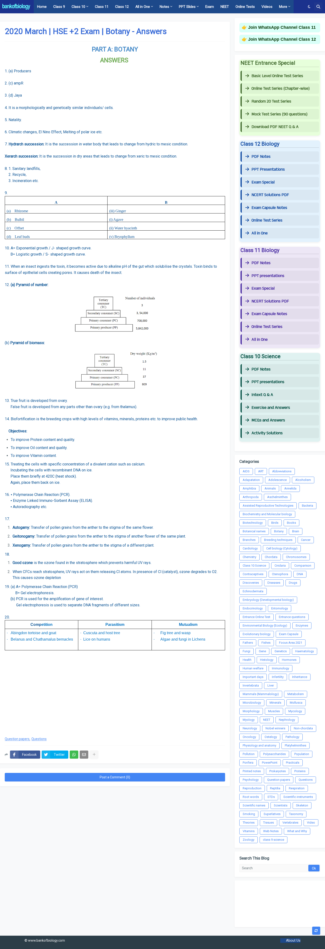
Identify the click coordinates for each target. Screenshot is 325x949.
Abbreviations (281, 471)
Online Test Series (266, 220)
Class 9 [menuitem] (59, 7)
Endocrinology (253, 608)
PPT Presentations (268, 169)
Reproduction (252, 788)
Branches (249, 540)
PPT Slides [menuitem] (187, 7)
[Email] (84, 755)
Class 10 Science (254, 565)
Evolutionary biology (257, 634)
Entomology (279, 608)
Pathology (292, 737)
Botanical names (254, 531)
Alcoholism (303, 480)
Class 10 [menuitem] (78, 7)
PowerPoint (269, 762)
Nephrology (287, 720)
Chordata (271, 557)
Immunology (280, 668)
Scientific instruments (298, 797)
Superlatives (272, 814)
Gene (262, 651)
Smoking (249, 814)
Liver (270, 685)
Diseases (273, 582)
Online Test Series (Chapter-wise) (280, 88)
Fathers (248, 642)
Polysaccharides (274, 754)
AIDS (246, 471)
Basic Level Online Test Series (277, 76)
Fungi (246, 651)
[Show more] (94, 755)
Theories (249, 822)
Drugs (293, 582)
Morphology (251, 711)
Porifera (248, 762)
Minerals (275, 702)
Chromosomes (296, 557)
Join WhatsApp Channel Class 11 (282, 27)
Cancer (305, 540)
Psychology (251, 779)
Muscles (274, 711)
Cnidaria (280, 565)
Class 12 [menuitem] (122, 7)
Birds (274, 522)
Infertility (278, 677)
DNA (300, 574)
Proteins (299, 771)
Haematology (304, 651)
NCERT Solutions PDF (270, 195)
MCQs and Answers (268, 420)
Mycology (295, 711)
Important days (253, 677)
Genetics (281, 651)
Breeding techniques (278, 540)
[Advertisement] (115, 694)
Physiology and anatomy (259, 745)
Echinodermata (253, 591)
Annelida (290, 488)
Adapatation (251, 480)
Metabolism (295, 694)
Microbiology (252, 702)
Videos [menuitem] (266, 7)
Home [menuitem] (42, 7)
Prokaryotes (277, 771)
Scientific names (254, 805)
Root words (251, 797)
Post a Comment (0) (115, 777)
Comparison (302, 565)
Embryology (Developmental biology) (268, 600)
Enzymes (302, 625)
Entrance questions (292, 617)
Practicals (292, 762)
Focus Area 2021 (290, 642)
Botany (279, 531)
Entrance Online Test (256, 617)
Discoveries (251, 582)
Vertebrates (290, 822)
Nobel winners (275, 728)
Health (247, 660)
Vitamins (249, 831)
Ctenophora (280, 574)
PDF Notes (261, 156)
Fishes (266, 642)
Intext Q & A (262, 394)
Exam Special (263, 182)
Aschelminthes (277, 497)
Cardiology (250, 548)
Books (291, 522)
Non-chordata (303, 728)
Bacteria (307, 505)
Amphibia (249, 488)
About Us (293, 940)
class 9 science (273, 839)
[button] (309, 6)
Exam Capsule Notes (269, 207)
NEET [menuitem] (225, 7)
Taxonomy (296, 814)
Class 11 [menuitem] (101, 7)
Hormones (289, 660)
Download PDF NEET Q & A (275, 126)
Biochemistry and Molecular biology (267, 514)
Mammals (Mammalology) (261, 694)
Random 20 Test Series (271, 101)
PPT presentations (267, 275)
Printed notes (252, 771)
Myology (249, 720)
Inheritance (299, 677)
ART (261, 471)
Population (301, 754)
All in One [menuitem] (142, 7)
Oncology (249, 737)
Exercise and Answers (270, 407)
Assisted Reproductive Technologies (268, 505)
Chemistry (249, 557)
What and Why (297, 831)
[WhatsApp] (74, 755)
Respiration (297, 788)
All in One (259, 233)
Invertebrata (251, 685)
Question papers (17, 739)
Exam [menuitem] (209, 7)
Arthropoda (251, 497)
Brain (295, 531)
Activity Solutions (267, 433)
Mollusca (296, 702)
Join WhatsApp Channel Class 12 (282, 39)
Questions (39, 739)
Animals (270, 488)
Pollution (249, 754)
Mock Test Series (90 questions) (279, 114)
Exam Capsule (288, 634)
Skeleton (302, 805)
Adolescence (277, 480)
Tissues (268, 822)
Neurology (250, 728)
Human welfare (253, 668)
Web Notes (271, 831)
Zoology (248, 839)
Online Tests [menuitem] (245, 7)
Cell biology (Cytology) (281, 548)
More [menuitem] (283, 7)
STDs (271, 797)
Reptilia (275, 788)
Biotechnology (253, 522)
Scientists (280, 805)
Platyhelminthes (295, 745)
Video (311, 822)
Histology (266, 660)
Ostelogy (271, 737)
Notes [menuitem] (164, 7)
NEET (266, 720)
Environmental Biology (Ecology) (265, 625)
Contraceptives (253, 574)
